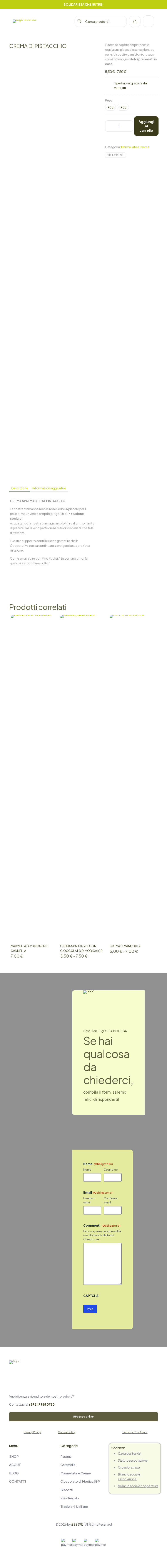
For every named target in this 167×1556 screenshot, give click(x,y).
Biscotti (66, 1490)
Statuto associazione (133, 1460)
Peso (108, 100)
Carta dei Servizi (129, 1453)
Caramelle (67, 1464)
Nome (87, 1169)
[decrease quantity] (110, 126)
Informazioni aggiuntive (49, 488)
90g (110, 107)
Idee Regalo (69, 1498)
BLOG (14, 1473)
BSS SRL (77, 1524)
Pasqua (66, 1456)
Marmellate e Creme (135, 147)
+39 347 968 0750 (41, 1404)
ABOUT (15, 1464)
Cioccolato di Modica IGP (80, 1481)
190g (123, 107)
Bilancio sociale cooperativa (138, 1486)
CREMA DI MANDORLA (125, 946)
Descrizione (19, 488)
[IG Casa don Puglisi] (11, 1496)
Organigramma (129, 1467)
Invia (90, 1309)
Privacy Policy (32, 1432)
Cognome (111, 1169)
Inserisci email (88, 1200)
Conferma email (110, 1200)
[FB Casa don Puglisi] (20, 1496)
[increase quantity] (128, 126)
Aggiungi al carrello (146, 126)
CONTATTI (17, 1481)
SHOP (14, 1456)
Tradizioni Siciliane (74, 1506)
